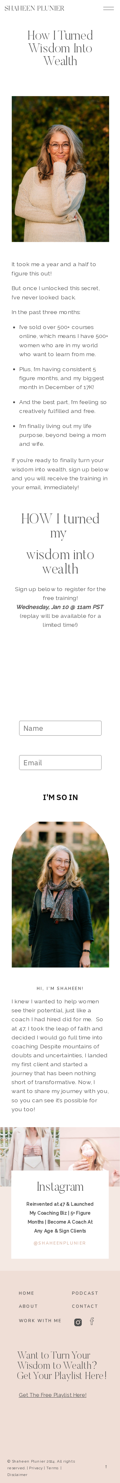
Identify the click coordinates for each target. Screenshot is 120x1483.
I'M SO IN (60, 797)
